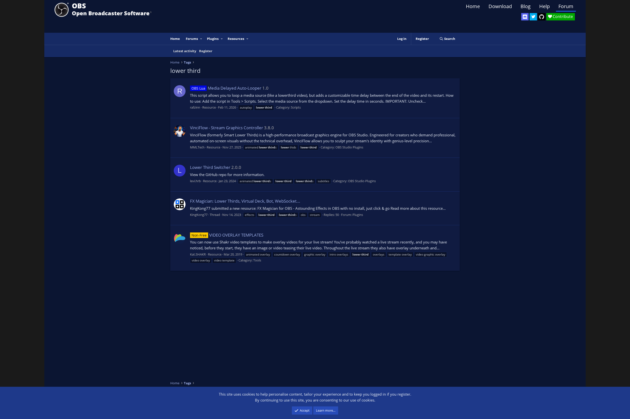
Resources (236, 38)
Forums (192, 38)
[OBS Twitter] (533, 16)
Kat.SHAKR (198, 254)
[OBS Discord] (525, 16)
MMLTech (197, 147)
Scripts (296, 107)
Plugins (213, 38)
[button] (201, 39)
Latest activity (184, 51)
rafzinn (195, 107)
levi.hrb (195, 181)
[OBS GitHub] (541, 16)
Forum (565, 6)
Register (205, 51)
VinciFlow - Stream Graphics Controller (226, 127)
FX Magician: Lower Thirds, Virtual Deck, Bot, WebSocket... (245, 201)
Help (544, 6)
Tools (257, 260)
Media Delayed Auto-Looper (226, 88)
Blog (525, 6)
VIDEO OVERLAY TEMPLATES (227, 235)
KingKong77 (198, 214)
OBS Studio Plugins (349, 147)
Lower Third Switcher (210, 167)
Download (500, 6)
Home (473, 6)
